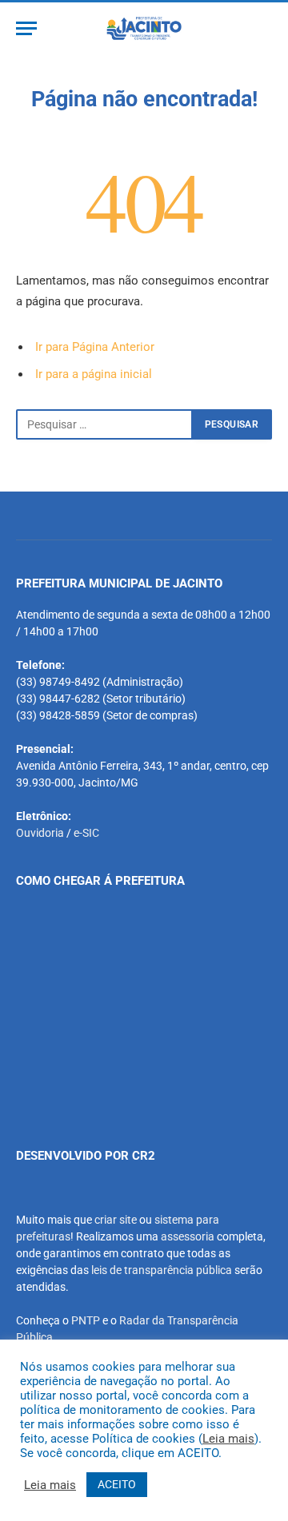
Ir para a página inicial (93, 374)
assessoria (187, 1236)
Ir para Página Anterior (94, 347)
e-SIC (86, 832)
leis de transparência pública (161, 1270)
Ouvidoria (40, 832)
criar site (115, 1219)
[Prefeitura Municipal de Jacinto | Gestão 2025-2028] (144, 28)
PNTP (85, 1320)
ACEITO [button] (117, 1484)
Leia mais (228, 1438)
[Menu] (26, 28)
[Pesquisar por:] (104, 424)
